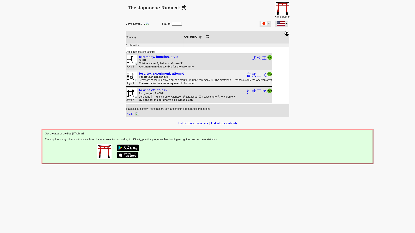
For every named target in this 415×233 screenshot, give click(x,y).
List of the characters (193, 123)
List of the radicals (224, 123)
